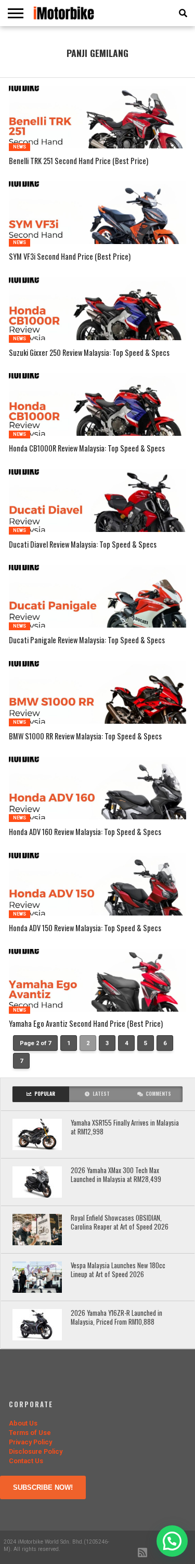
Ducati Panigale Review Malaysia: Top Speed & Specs (87, 640)
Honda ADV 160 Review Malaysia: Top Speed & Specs (85, 832)
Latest (101, 1093)
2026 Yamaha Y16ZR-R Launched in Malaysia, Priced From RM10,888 (116, 1317)
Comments (158, 1093)
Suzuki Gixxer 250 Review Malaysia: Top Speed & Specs (89, 353)
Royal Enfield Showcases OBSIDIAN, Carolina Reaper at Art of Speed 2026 (119, 1222)
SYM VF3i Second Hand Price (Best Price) (70, 257)
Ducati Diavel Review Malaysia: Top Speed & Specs (83, 545)
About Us (23, 1423)
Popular (44, 1093)
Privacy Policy (30, 1442)
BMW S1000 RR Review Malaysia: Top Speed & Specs (85, 737)
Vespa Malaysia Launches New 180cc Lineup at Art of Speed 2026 (118, 1270)
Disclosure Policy (35, 1451)
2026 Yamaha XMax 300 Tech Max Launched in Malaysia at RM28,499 (116, 1175)
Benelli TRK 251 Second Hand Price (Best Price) (78, 161)
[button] (172, 1541)
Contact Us (26, 1461)
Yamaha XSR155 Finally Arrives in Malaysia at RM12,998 (125, 1127)
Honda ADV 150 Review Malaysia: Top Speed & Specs (85, 928)
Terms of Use (30, 1432)
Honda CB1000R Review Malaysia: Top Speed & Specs (87, 449)
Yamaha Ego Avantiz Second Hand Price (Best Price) (86, 1024)
